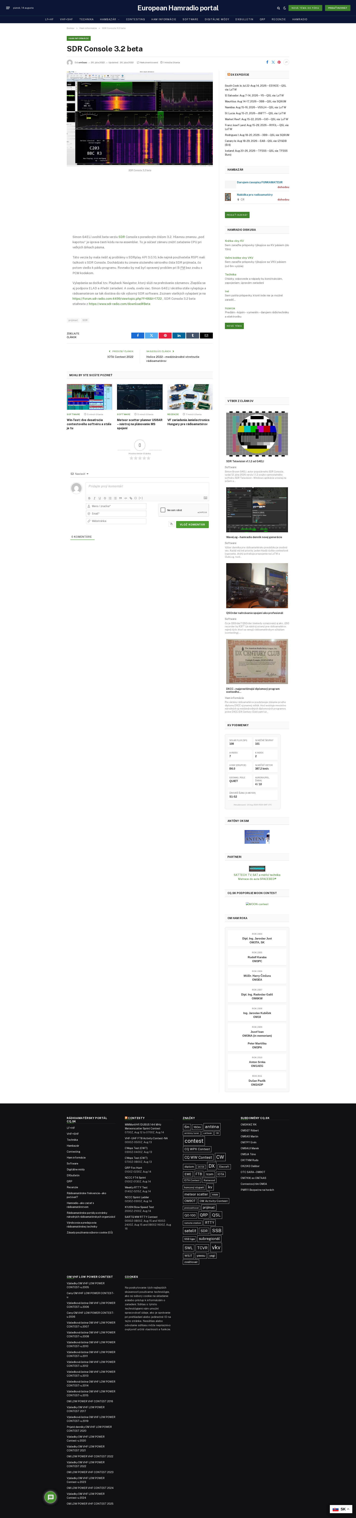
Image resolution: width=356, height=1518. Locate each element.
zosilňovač (191, 1262)
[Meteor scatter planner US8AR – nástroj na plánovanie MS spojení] (139, 397)
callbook (207, 1133)
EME (187, 1174)
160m (197, 1127)
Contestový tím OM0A (254, 1183)
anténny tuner (191, 1133)
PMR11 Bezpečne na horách (257, 1189)
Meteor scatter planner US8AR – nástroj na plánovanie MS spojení (139, 424)
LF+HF (49, 19)
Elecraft (224, 1166)
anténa (212, 1126)
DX (212, 1166)
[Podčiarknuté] (99, 498)
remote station (192, 1223)
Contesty (136, 1118)
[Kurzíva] (94, 498)
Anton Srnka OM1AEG (257, 1063)
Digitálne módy (217, 19)
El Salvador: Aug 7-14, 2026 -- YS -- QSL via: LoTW (254, 95)
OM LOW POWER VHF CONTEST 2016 (90, 1401)
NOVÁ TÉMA (234, 326)
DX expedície (240, 74)
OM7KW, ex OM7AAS (253, 1178)
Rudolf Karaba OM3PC (257, 959)
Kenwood (209, 1180)
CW (220, 1157)
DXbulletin (244, 19)
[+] (141, 498)
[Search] (278, 8)
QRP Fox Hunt (133, 1167)
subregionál (209, 1238)
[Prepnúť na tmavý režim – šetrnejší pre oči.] (284, 7)
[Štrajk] (105, 498)
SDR (121, 237)
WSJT (188, 1255)
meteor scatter (196, 1194)
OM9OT (190, 1201)
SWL (188, 1248)
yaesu (201, 1255)
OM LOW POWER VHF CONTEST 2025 (90, 1503)
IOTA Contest (192, 1180)
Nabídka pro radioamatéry (255, 194)
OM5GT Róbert (250, 1130)
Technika (86, 19)
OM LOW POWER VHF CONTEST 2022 (90, 1456)
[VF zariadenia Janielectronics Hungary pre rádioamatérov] (190, 397)
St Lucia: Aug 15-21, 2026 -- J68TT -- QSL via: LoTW (255, 113)
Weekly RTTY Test (136, 1187)
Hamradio (300, 19)
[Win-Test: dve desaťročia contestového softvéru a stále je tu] (89, 397)
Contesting (135, 19)
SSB (216, 1230)
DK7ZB (201, 1167)
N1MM (215, 1194)
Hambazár (108, 19)
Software (191, 19)
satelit (190, 1230)
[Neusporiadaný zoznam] (115, 498)
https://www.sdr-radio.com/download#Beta (119, 304)
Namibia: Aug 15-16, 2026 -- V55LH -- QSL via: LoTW (255, 107)
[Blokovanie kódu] (125, 498)
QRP (263, 19)
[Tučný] (89, 498)
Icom (209, 1174)
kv (210, 1187)
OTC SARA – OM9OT (253, 1172)
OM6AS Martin (249, 1136)
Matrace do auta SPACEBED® (257, 878)
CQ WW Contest (198, 1157)
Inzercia (230, 308)
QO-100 (190, 1215)
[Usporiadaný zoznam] (110, 498)
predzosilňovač (191, 1208)
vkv (216, 1247)
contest (194, 1141)
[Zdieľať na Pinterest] (279, 62)
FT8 (198, 1174)
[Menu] (8, 8)
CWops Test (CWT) (136, 1148)
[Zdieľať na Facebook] (267, 62)
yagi (212, 1255)
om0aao (82, 62)
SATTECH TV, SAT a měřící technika (257, 874)
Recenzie (279, 19)
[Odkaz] (131, 498)
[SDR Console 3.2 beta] (140, 119)
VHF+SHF (66, 19)
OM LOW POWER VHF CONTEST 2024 (90, 1487)
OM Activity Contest (214, 1201)
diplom (189, 1166)
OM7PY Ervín (248, 1142)
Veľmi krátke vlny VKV (239, 257)
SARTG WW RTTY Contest (141, 1216)
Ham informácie (163, 19)
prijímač (73, 320)
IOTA (220, 1174)
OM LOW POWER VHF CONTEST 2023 (90, 1472)
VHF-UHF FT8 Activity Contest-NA (146, 1138)
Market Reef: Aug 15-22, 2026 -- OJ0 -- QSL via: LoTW (256, 119)
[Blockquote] (120, 498)
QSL (216, 1215)
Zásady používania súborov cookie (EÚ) (90, 1232)
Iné (227, 291)
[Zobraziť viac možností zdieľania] (286, 62)
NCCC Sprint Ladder (137, 1197)
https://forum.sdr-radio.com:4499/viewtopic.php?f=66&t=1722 (117, 298)
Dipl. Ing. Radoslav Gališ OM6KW (257, 996)
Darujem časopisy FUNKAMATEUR (260, 182)
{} (135, 498)
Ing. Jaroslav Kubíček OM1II (257, 1014)
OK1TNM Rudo (249, 1160)
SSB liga (189, 1239)
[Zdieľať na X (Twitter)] (273, 62)
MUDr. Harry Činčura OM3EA (257, 977)
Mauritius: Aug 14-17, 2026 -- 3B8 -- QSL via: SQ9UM (255, 101)
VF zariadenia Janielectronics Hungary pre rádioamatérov (188, 422)
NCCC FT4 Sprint (135, 1177)
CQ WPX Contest (197, 1149)
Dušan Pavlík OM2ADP (257, 1082)
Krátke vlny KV (234, 240)
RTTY (209, 1223)
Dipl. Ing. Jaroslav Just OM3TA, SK (257, 940)
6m (186, 1127)
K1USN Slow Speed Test (139, 1207)
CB (217, 1133)
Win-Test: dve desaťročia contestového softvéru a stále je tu (89, 424)
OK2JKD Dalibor (250, 1166)
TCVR (202, 1248)
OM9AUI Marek (250, 1148)
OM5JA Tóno (248, 1154)
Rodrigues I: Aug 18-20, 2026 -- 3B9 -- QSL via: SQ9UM (257, 135)
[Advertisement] (139, 206)
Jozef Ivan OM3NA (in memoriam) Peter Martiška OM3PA (257, 1039)
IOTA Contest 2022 (120, 356)
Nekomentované (149, 62)
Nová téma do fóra (305, 8)
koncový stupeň (194, 1187)
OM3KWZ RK (249, 1124)
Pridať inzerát (337, 8)
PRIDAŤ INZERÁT (237, 215)
